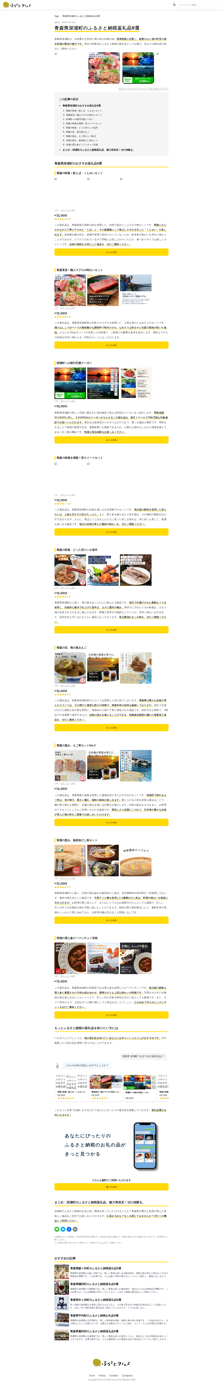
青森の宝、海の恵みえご (77, 132)
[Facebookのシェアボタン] (69, 1229)
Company (127, 1375)
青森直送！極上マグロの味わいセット (84, 115)
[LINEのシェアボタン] (56, 1229)
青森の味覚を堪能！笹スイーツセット (84, 123)
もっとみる (111, 252)
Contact (113, 1375)
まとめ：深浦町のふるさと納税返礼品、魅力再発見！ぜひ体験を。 (99, 149)
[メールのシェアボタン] (75, 1229)
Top (56, 16)
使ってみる (111, 1186)
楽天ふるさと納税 (68, 210)
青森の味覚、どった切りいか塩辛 (82, 127)
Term (92, 1375)
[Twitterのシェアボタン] (63, 1229)
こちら (102, 1242)
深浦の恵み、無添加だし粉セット (82, 140)
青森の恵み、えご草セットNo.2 (81, 136)
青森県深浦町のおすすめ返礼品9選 (82, 105)
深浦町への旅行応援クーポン (79, 119)
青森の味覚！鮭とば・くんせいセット (84, 110)
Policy (102, 1375)
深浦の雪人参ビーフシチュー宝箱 (82, 144)
